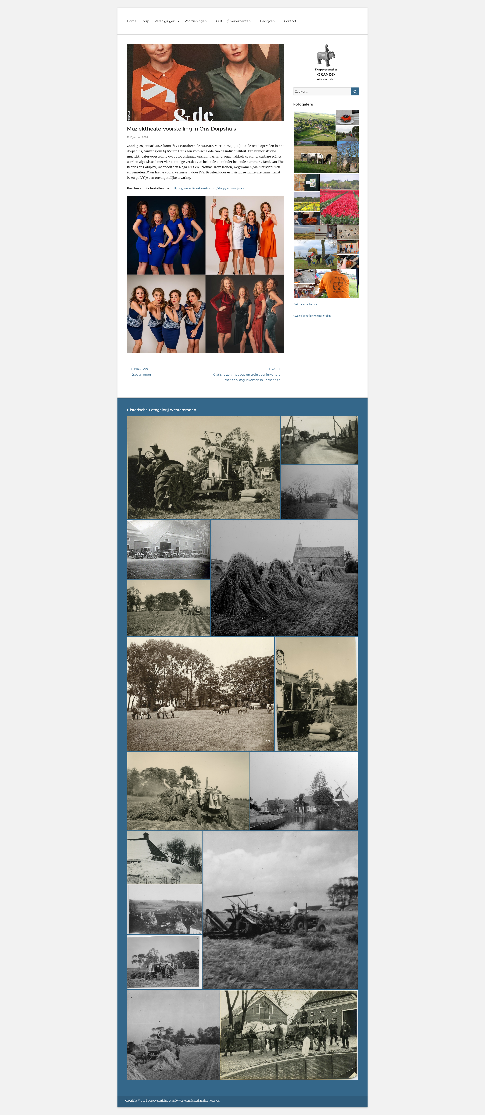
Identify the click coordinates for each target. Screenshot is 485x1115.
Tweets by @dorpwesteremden (312, 316)
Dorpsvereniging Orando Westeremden (171, 1100)
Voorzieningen (196, 21)
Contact (290, 21)
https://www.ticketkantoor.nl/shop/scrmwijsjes (208, 188)
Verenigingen (165, 21)
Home (131, 21)
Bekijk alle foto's (305, 304)
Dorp (145, 21)
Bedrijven (267, 21)
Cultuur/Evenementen (233, 21)
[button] (314, 125)
